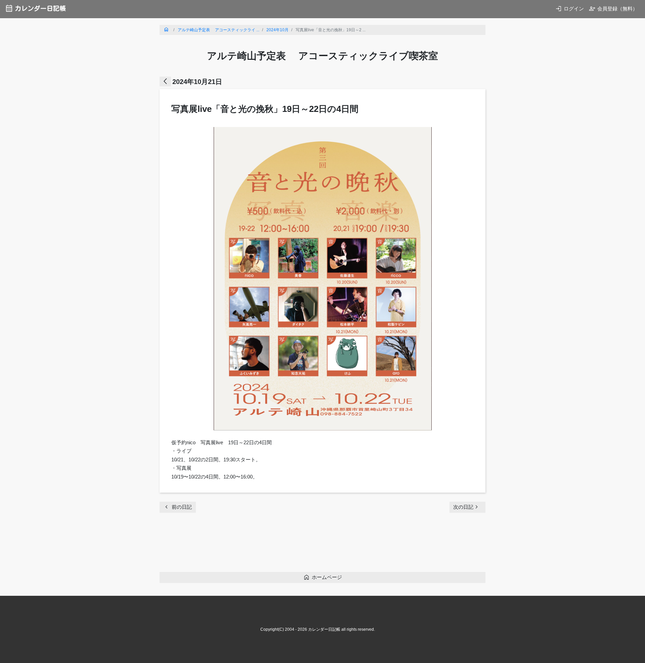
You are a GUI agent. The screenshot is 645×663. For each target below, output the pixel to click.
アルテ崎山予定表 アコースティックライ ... (218, 30)
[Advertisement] (282, 544)
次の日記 (466, 507)
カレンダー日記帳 (35, 8)
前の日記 (177, 507)
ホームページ (322, 577)
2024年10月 (277, 30)
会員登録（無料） (613, 8)
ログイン (569, 8)
